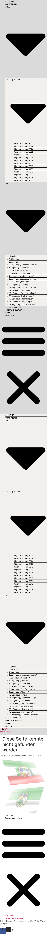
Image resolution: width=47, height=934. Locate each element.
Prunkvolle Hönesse (13, 310)
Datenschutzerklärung (14, 818)
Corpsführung (11, 4)
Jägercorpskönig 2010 (23, 180)
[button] (23, 364)
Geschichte (9, 1)
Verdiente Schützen (13, 307)
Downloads (9, 316)
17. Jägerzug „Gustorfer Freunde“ (23, 304)
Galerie (8, 313)
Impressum (9, 815)
